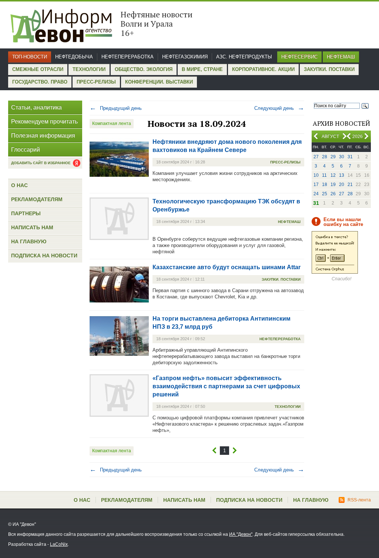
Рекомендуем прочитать (44, 121)
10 (316, 175)
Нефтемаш (341, 57)
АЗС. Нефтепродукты (244, 57)
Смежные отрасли (37, 69)
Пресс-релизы (96, 82)
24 (316, 193)
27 (316, 156)
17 (316, 184)
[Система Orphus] (335, 272)
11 (324, 175)
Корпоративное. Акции (263, 69)
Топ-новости (29, 57)
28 (324, 156)
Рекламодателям (37, 199)
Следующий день (279, 108)
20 (341, 184)
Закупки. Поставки (329, 69)
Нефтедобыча (74, 57)
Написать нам (32, 227)
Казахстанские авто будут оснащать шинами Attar (226, 267)
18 (324, 184)
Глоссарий (25, 149)
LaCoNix (59, 544)
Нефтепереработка (127, 57)
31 (350, 156)
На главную (28, 241)
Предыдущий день (116, 108)
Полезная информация (43, 135)
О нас (19, 185)
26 (333, 193)
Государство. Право (39, 82)
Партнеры (26, 213)
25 (324, 193)
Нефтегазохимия (185, 57)
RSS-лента (359, 500)
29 (333, 156)
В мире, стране (202, 69)
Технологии (89, 69)
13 (341, 175)
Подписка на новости (44, 255)
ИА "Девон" (240, 534)
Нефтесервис (299, 57)
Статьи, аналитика (36, 107)
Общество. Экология (143, 69)
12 (333, 175)
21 (350, 184)
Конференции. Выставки (159, 82)
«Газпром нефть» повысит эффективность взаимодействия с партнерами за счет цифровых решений (226, 386)
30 (341, 156)
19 (333, 184)
